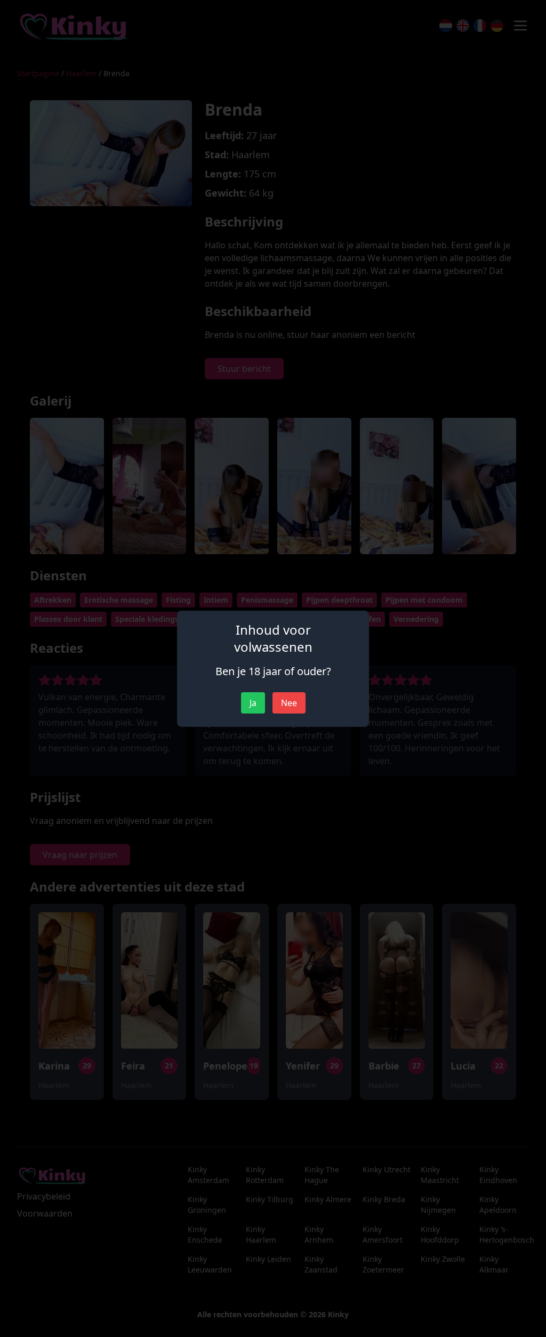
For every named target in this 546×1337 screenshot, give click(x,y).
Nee (289, 703)
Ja (253, 703)
